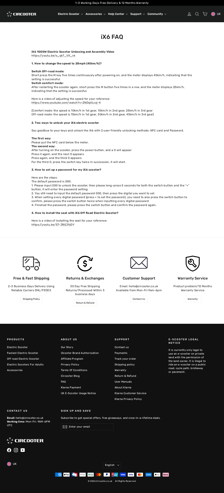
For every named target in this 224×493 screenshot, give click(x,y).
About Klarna (123, 387)
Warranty (193, 299)
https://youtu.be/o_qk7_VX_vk (53, 55)
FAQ (63, 381)
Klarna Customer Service (130, 393)
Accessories (94, 14)
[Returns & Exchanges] (85, 263)
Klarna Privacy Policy (128, 399)
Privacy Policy (70, 364)
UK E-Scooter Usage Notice (78, 393)
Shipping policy (125, 364)
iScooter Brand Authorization (80, 353)
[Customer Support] (139, 263)
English (110, 465)
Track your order (125, 358)
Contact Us (139, 299)
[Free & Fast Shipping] (31, 263)
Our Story (67, 347)
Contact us (122, 347)
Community (156, 14)
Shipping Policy (31, 299)
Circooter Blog (70, 375)
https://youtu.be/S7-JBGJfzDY (52, 224)
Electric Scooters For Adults (25, 364)
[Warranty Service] (192, 263)
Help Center (116, 14)
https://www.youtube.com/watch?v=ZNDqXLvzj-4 (66, 102)
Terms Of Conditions (74, 370)
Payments (121, 353)
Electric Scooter (69, 14)
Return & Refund (85, 302)
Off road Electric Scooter (23, 358)
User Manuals (123, 381)
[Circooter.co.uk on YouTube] (23, 450)
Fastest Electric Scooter (22, 353)
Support (136, 14)
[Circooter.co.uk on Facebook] (9, 450)
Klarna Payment (71, 387)
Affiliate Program (72, 358)
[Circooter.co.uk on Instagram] (16, 450)
